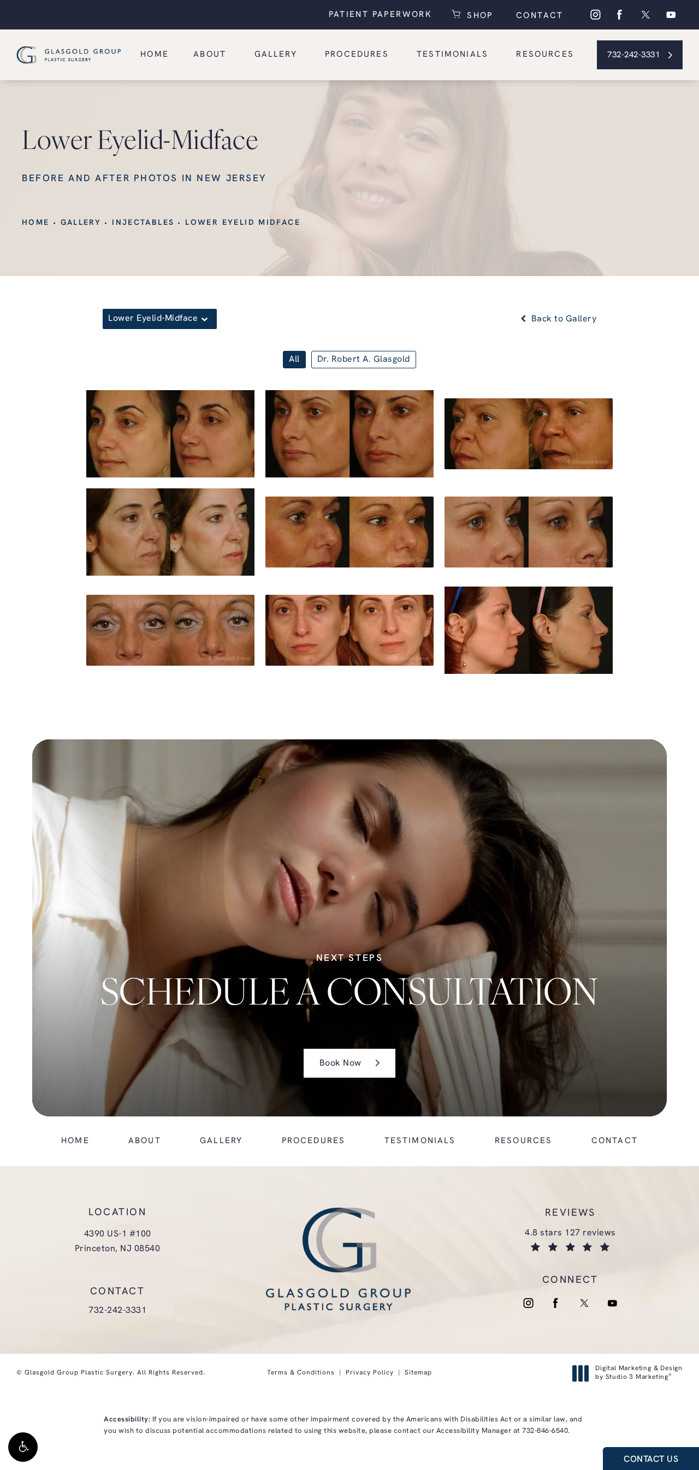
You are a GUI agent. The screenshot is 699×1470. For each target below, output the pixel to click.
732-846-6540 (545, 1431)
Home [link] (154, 55)
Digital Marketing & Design (639, 1373)
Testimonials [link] (452, 55)
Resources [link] (545, 55)
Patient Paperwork (380, 15)
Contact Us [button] (651, 1459)
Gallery (81, 223)
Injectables (143, 223)
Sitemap (418, 1373)
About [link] (209, 55)
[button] (23, 1447)
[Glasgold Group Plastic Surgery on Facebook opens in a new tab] (620, 15)
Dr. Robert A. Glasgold (363, 359)
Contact (538, 16)
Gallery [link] (275, 55)
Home (36, 223)
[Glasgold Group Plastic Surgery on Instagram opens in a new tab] (595, 15)
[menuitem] (595, 15)
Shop (478, 14)
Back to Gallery (562, 319)
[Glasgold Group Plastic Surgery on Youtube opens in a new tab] (671, 15)
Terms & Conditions (301, 1373)
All (294, 359)
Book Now (340, 1063)
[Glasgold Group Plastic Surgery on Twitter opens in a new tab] (645, 15)
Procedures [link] (357, 55)
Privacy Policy (370, 1373)
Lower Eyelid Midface (242, 223)
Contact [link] (614, 1141)
